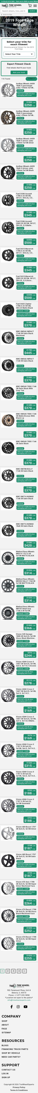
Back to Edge (7, 14)
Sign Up (6, 1077)
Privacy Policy (19, 1087)
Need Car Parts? (11, 1057)
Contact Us (8, 1070)
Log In (5, 1073)
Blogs (5, 1045)
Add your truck (19, 72)
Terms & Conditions (19, 1090)
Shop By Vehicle (11, 1053)
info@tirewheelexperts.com (19, 1000)
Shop (4, 1021)
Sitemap (6, 1032)
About (5, 1025)
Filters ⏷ (31, 79)
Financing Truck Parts (15, 1049)
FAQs (4, 1028)
